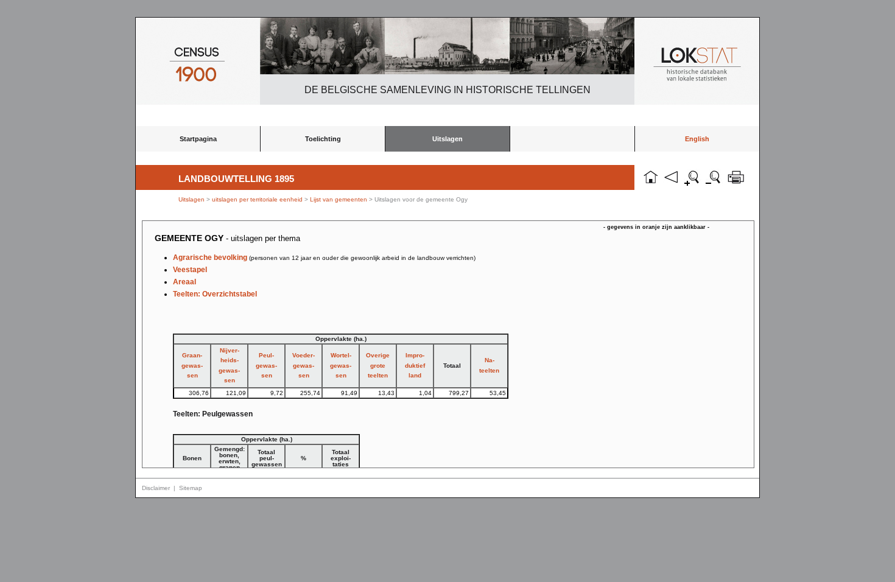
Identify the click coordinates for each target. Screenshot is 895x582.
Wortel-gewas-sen (340, 365)
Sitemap (190, 488)
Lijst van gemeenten (338, 199)
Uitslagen (447, 138)
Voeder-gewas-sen (303, 365)
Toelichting (323, 138)
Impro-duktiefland (415, 365)
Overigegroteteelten (378, 365)
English (697, 138)
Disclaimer (156, 488)
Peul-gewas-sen (266, 365)
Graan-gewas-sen (192, 365)
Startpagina (198, 138)
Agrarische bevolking (324, 257)
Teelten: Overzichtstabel (215, 294)
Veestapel (190, 269)
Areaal (184, 282)
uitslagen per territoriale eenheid (258, 199)
